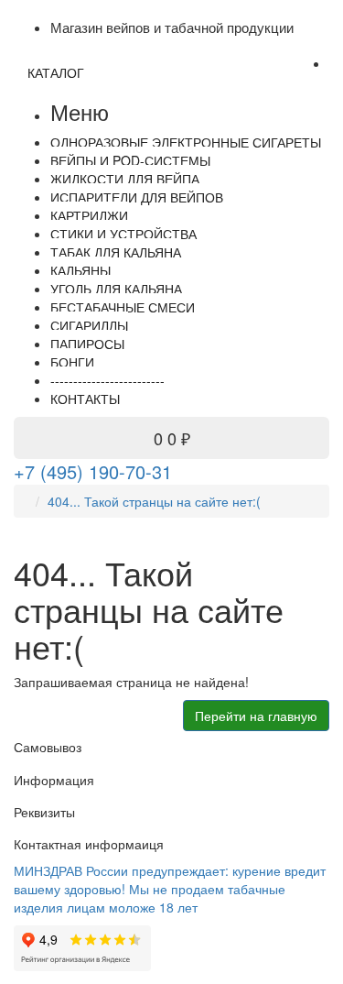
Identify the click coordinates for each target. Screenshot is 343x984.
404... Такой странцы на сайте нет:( (154, 501)
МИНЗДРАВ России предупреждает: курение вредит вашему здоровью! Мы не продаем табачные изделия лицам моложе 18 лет (170, 888)
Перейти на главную (256, 715)
